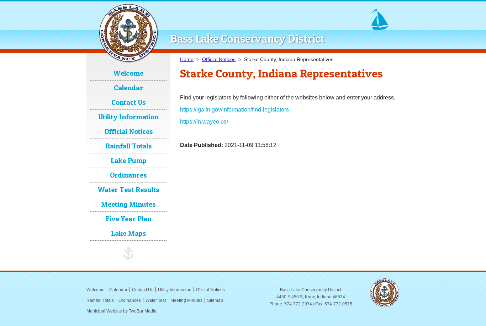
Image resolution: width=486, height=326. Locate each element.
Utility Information (129, 117)
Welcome (128, 73)
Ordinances (128, 175)
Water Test (156, 300)
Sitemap (215, 300)
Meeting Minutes (128, 204)
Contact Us (128, 102)
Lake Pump (129, 160)
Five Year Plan (129, 218)
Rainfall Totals (128, 146)
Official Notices (219, 59)
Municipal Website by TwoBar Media (121, 311)
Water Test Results (128, 189)
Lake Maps (128, 233)
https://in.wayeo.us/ (204, 122)
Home (187, 59)
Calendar (128, 87)
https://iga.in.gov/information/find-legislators (235, 110)
